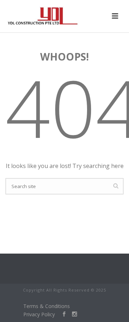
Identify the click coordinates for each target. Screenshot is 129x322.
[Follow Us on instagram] (72, 314)
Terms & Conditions (46, 306)
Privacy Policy (39, 314)
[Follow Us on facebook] (61, 314)
